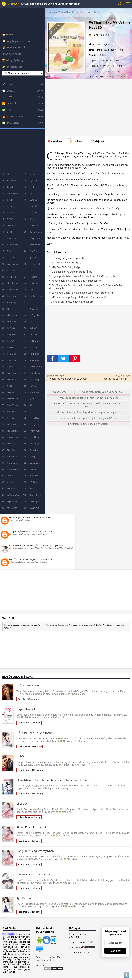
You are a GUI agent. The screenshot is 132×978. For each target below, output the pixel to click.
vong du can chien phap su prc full (38, 531)
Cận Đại (33, 180)
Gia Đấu (10, 257)
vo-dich (10, 482)
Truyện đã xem (14, 66)
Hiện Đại (33, 276)
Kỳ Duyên (11, 328)
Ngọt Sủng (11, 360)
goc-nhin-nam (13, 264)
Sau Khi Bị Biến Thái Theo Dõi (34, 874)
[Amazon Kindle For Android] (39, 940)
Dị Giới (10, 212)
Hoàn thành (15, 116)
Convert (12, 90)
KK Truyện (13, 3)
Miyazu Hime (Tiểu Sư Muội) (22, 545)
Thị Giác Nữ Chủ (35, 438)
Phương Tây (12, 398)
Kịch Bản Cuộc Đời (27, 898)
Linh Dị (10, 347)
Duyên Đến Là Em (27, 709)
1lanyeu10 (14, 531)
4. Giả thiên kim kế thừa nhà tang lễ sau (70, 271)
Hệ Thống (11, 276)
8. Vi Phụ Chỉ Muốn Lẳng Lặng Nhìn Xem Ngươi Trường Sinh (81, 292)
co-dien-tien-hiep (12, 194)
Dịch (10, 110)
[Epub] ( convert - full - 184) (107, 65)
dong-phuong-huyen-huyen (36, 245)
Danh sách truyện (45, 957)
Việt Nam (34, 475)
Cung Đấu (34, 199)
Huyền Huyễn (36, 296)
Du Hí (9, 251)
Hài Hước (11, 270)
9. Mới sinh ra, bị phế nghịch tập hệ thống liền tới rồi (78, 297)
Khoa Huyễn (12, 315)
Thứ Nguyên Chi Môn (29, 685)
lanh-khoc (34, 334)
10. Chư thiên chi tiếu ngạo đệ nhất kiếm (71, 301)
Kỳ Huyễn (34, 328)
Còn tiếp (12, 103)
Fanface (40, 965)
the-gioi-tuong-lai (13, 438)
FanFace (63, 625)
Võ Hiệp (33, 482)
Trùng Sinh (12, 463)
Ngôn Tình (34, 353)
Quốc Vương (60, 391)
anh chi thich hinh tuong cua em (36, 517)
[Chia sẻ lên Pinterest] (74, 358)
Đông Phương (13, 244)
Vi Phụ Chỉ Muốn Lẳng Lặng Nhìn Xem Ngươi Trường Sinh (88, 412)
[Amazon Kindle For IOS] (45, 940)
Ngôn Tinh (34, 360)
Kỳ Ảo (32, 321)
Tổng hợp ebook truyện (19, 41)
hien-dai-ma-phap (13, 284)
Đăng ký (115, 950)
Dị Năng (33, 212)
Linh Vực (21, 756)
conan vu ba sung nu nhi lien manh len (34, 559)
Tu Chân (33, 469)
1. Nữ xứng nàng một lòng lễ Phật (67, 258)
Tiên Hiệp (11, 443)
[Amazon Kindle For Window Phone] (52, 940)
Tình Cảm (11, 450)
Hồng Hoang (12, 289)
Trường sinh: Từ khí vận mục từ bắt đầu (101, 391)
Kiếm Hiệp (11, 321)
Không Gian (35, 315)
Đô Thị (10, 232)
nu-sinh (10, 392)
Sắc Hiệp (11, 411)
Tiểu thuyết (35, 443)
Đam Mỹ (33, 206)
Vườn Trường (13, 495)
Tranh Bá (34, 450)
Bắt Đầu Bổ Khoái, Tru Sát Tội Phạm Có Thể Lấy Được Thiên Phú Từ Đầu (89, 405)
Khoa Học (34, 309)
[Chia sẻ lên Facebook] (52, 358)
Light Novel (35, 341)
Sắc (31, 405)
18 (8, 174)
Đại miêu (13, 517)
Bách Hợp (11, 180)
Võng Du (33, 488)
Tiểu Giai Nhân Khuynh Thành (34, 733)
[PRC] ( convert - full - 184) (106, 60)
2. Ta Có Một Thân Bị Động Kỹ (65, 262)
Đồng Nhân (35, 238)
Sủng (32, 411)
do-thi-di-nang (36, 232)
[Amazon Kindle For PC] (40, 951)
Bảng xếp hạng (14, 60)
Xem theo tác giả (15, 47)
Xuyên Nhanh (13, 501)
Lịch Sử (10, 341)
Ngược (10, 366)
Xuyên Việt (34, 507)
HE (31, 270)
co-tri (32, 193)
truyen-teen (12, 469)
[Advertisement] (22, 149)
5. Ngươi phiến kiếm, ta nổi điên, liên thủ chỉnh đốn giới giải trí (83, 276)
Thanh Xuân (35, 430)
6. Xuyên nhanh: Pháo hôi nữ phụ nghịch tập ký (75, 280)
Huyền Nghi (12, 302)
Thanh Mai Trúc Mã (12, 431)
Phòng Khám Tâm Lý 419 (31, 827)
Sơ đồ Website (13, 53)
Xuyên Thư (12, 507)
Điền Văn (34, 225)
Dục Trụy (34, 251)
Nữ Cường (34, 379)
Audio (11, 84)
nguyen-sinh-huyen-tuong (13, 374)
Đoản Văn (11, 238)
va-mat (10, 475)
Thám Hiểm (35, 418)
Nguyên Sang (36, 366)
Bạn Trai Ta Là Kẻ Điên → (116, 378)
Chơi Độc (21, 803)
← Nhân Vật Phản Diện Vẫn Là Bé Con (67, 378)
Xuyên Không (35, 495)
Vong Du (11, 488)
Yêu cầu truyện (49, 959)
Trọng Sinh (34, 456)
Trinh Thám (12, 456)
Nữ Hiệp (10, 386)
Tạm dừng (13, 122)
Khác (32, 302)
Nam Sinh (11, 353)
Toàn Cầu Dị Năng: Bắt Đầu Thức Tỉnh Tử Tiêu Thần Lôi (88, 397)
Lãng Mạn (11, 334)
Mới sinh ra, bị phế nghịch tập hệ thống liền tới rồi (88, 418)
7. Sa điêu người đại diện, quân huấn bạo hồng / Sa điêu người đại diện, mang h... (85, 287)
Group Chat (35, 264)
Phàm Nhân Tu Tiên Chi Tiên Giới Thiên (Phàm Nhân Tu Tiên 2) (53, 780)
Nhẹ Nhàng (35, 373)
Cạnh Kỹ (10, 187)
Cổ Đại (33, 187)
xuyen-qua (34, 501)
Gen (11, 559)
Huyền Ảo (11, 296)
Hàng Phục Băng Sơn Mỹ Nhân (35, 851)
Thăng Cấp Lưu (34, 425)
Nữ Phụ (33, 386)
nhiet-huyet (12, 379)
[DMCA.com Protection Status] (53, 969)
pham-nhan (35, 392)
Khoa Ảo (10, 309)
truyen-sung (35, 463)
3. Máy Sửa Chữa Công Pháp (64, 267)
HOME (9, 34)
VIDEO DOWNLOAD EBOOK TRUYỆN (108, 76)
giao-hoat (34, 257)
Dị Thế (10, 219)
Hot (9, 97)
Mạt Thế (33, 347)
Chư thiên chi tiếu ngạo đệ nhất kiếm (88, 423)
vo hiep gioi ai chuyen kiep (50, 545)
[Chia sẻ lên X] (63, 358)
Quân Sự (33, 398)
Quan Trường (13, 405)
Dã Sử (10, 206)
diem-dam (11, 225)
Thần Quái (11, 424)
